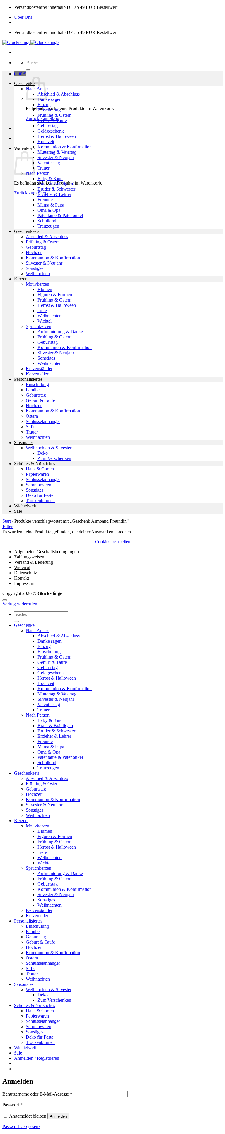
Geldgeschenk (51, 130)
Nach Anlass (37, 630)
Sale (18, 511)
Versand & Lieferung (33, 562)
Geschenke (24, 83)
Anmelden (58, 1116)
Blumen (45, 289)
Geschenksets (26, 231)
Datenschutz (25, 572)
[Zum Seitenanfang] (4, 600)
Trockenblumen (40, 500)
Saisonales (23, 442)
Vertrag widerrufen (19, 603)
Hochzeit (46, 141)
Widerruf (22, 567)
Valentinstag (49, 162)
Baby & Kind (50, 178)
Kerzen (21, 278)
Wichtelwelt (25, 505)
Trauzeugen (48, 226)
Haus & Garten (40, 468)
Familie (33, 389)
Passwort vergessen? (21, 1126)
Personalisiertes (28, 379)
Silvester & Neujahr (56, 157)
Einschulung (49, 109)
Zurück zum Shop (30, 192)
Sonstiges (34, 268)
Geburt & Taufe (52, 120)
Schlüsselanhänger (43, 421)
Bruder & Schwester (56, 189)
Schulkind (47, 220)
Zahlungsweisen (29, 556)
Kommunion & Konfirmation (65, 146)
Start (6, 521)
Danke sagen (50, 99)
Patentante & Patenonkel (60, 215)
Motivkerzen (37, 284)
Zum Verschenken (54, 458)
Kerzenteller (37, 373)
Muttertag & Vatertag (57, 152)
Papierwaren (37, 474)
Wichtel (45, 321)
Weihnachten (38, 273)
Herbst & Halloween (57, 136)
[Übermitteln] (28, 70)
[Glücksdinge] (30, 42)
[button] (20, 73)
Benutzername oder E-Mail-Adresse (37, 1093)
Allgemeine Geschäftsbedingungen (46, 551)
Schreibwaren (38, 484)
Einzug (44, 104)
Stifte (30, 426)
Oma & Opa (49, 210)
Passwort (12, 1104)
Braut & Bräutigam (55, 183)
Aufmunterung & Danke (60, 331)
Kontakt (21, 578)
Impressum (24, 583)
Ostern (32, 416)
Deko (43, 453)
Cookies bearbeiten (112, 541)
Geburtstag (48, 125)
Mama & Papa (51, 204)
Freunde (45, 199)
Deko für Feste (39, 495)
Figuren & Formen (55, 294)
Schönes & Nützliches (34, 463)
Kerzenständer (39, 368)
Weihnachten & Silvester (48, 447)
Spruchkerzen (38, 326)
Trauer (44, 167)
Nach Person (38, 173)
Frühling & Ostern (54, 115)
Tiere (42, 310)
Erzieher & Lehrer (54, 194)
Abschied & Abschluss (59, 94)
